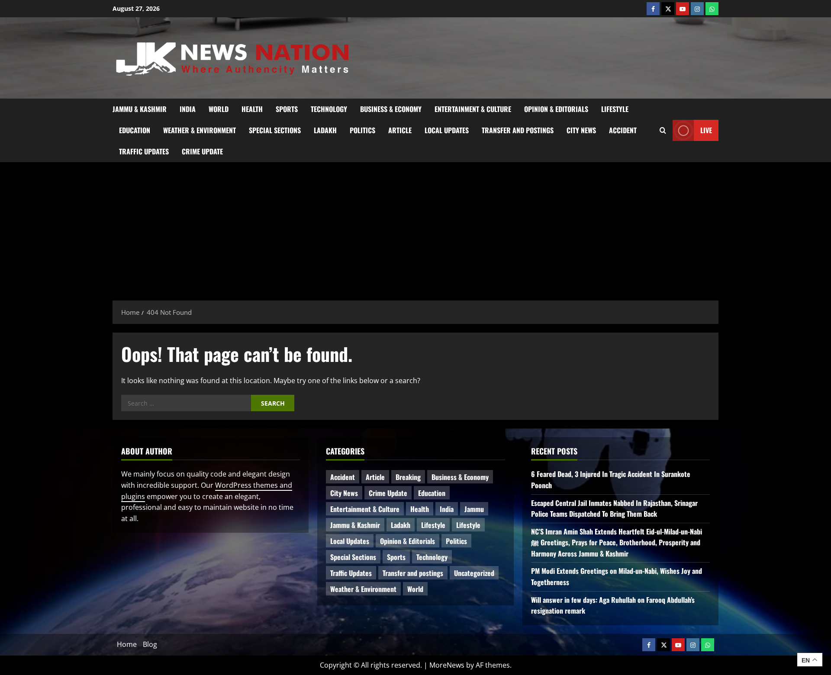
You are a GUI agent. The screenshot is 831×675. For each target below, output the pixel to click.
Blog (150, 644)
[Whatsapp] (711, 8)
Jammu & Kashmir (140, 109)
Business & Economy (391, 109)
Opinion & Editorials (556, 109)
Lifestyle (614, 109)
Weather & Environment (199, 130)
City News (581, 130)
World (219, 109)
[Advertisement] (415, 227)
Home (127, 644)
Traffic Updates (144, 151)
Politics (362, 130)
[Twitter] (667, 8)
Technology (329, 109)
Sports (287, 109)
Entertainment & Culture (473, 109)
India (188, 109)
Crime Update (202, 151)
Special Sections (275, 130)
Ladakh (325, 130)
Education (134, 130)
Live (706, 130)
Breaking (408, 477)
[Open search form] (663, 130)
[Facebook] (653, 8)
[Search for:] (186, 403)
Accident (623, 130)
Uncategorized (474, 573)
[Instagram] (697, 8)
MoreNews (446, 665)
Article (400, 130)
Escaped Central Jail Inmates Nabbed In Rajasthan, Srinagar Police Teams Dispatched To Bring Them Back (614, 508)
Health (252, 109)
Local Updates (447, 130)
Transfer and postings (518, 130)
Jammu (474, 509)
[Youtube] (682, 8)
